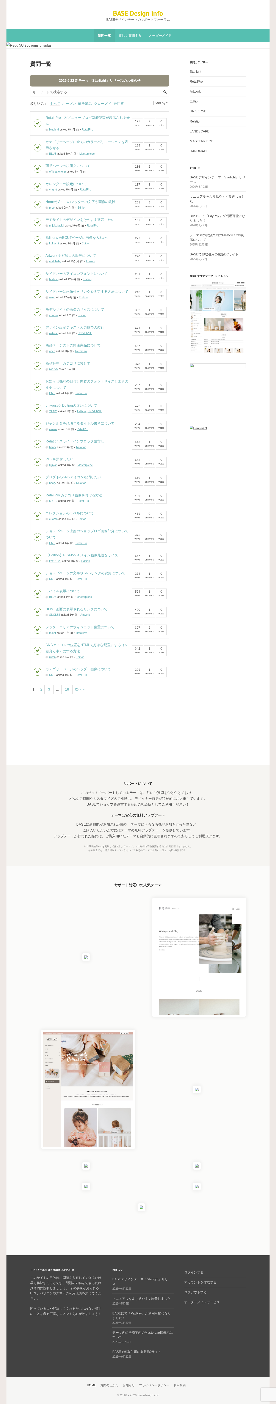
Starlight (195, 71)
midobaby (55, 261)
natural (53, 333)
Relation (81, 447)
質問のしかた (109, 1385)
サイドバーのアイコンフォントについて (76, 273)
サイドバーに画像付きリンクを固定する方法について (86, 291)
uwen (52, 657)
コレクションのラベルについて (69, 513)
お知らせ (129, 1385)
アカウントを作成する (200, 1282)
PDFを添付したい (59, 459)
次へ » (80, 689)
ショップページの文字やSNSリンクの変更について (85, 573)
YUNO (53, 411)
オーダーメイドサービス (202, 1302)
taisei (52, 632)
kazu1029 (55, 561)
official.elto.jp (57, 171)
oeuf (52, 297)
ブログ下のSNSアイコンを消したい (73, 477)
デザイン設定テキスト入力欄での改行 (74, 327)
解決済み (85, 103)
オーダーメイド (160, 35)
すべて (55, 103)
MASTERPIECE (201, 141)
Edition (81, 207)
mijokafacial (56, 225)
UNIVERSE (85, 333)
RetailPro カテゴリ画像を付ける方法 (73, 495)
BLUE (52, 153)
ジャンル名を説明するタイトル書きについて (79, 423)
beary (52, 447)
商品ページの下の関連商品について (73, 345)
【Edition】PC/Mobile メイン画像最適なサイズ (81, 555)
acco (52, 351)
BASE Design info (138, 13)
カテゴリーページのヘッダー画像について (78, 669)
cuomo (53, 315)
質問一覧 (104, 35)
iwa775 (53, 369)
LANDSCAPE (199, 131)
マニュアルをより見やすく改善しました (141, 1298)
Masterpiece (87, 153)
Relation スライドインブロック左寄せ (74, 441)
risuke (53, 429)
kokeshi (54, 243)
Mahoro (53, 279)
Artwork (90, 261)
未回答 (118, 103)
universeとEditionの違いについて (71, 405)
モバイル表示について (62, 591)
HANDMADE (199, 151)
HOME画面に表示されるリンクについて (76, 609)
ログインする (194, 1272)
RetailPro (87, 129)
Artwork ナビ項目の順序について (70, 255)
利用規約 (180, 1385)
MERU (53, 500)
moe (52, 207)
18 (67, 689)
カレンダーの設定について (66, 184)
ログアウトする (195, 1292)
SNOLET (54, 614)
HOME (91, 1385)
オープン (69, 103)
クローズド (102, 103)
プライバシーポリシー (154, 1385)
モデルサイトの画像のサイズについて (74, 309)
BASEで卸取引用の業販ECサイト (214, 254)
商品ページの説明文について (67, 166)
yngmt (53, 189)
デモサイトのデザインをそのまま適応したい (79, 220)
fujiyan (53, 465)
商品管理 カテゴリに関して (67, 363)
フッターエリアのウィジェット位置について (79, 627)
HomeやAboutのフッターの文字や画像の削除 (80, 202)
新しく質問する (130, 35)
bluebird (54, 129)
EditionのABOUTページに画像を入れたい (77, 237)
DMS (52, 393)
